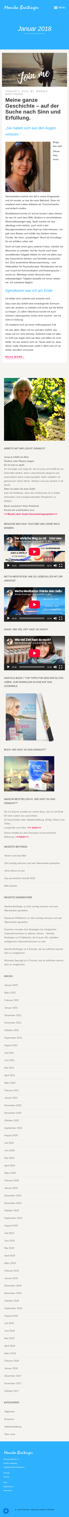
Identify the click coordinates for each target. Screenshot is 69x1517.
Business (9, 1419)
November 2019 (12, 1203)
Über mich (9, 1434)
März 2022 (10, 992)
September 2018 (13, 1308)
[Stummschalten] (55, 565)
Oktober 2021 (11, 1030)
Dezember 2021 (12, 1015)
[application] (34, 551)
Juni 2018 (9, 1330)
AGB (5, 1482)
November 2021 (12, 1022)
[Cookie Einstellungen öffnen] (6, 1512)
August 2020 (11, 1135)
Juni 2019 (9, 1240)
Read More (14, 356)
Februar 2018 (11, 1360)
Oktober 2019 (11, 1210)
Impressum (8, 1490)
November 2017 (12, 1383)
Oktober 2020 (11, 1120)
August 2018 (11, 1315)
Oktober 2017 (11, 1391)
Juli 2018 (9, 1323)
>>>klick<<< (22, 836)
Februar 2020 (11, 1180)
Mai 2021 (9, 1067)
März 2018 (10, 1353)
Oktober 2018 (11, 1300)
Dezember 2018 (12, 1285)
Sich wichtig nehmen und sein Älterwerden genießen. (32, 863)
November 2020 (12, 1113)
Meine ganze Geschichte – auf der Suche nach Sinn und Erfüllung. (33, 109)
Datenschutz (8, 1486)
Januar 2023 (11, 985)
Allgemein (9, 1411)
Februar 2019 (11, 1270)
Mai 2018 (9, 1338)
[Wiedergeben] (8, 565)
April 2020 (9, 1165)
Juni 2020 (9, 1150)
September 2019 (13, 1218)
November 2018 (12, 1293)
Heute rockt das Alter (15, 855)
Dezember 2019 (12, 1195)
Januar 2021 (11, 1097)
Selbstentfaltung (12, 1426)
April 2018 (9, 1345)
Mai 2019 (9, 1248)
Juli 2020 (9, 1143)
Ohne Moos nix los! (14, 870)
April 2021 (9, 1075)
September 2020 (13, 1128)
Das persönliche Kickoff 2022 (19, 878)
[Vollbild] (60, 565)
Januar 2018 (11, 1368)
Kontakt (7, 1473)
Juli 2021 (9, 1052)
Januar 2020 (11, 1188)
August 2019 (11, 1225)
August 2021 (11, 1045)
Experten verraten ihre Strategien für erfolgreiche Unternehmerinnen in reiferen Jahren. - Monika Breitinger (30, 933)
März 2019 (10, 1263)
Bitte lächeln (10, 885)
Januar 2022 (11, 1007)
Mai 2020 (9, 1158)
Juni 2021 (9, 1060)
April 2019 (9, 1255)
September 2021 (13, 1037)
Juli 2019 (9, 1233)
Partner (6, 1477)
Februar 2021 (11, 1090)
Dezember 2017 (12, 1375)
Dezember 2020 (12, 1105)
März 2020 (10, 1173)
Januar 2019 (11, 1278)
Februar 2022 (11, 1000)
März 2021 (10, 1082)
